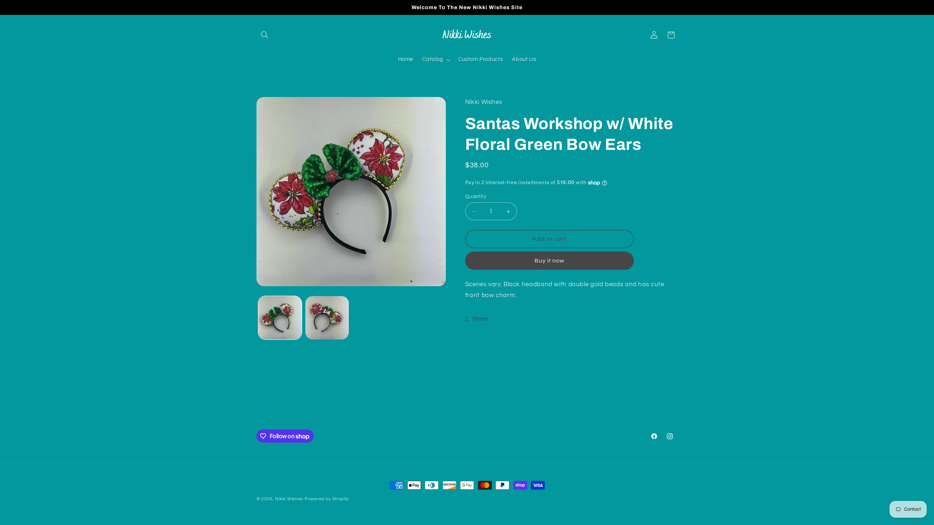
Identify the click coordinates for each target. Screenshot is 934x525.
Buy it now (549, 261)
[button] (264, 35)
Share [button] (480, 319)
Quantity (475, 196)
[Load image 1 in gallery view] (280, 317)
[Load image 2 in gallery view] (327, 317)
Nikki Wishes (289, 499)
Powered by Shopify (327, 499)
